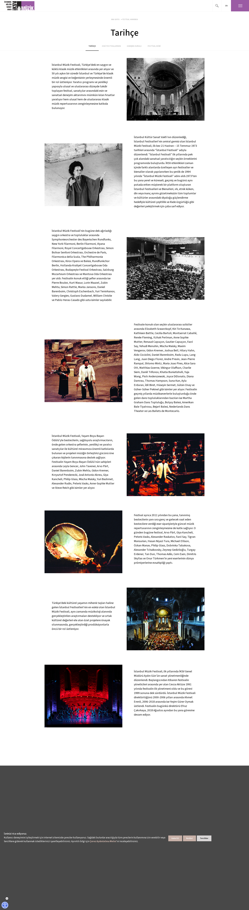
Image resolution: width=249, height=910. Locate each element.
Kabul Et (175, 838)
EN (226, 5)
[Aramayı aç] (217, 5)
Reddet (189, 838)
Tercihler (204, 838)
